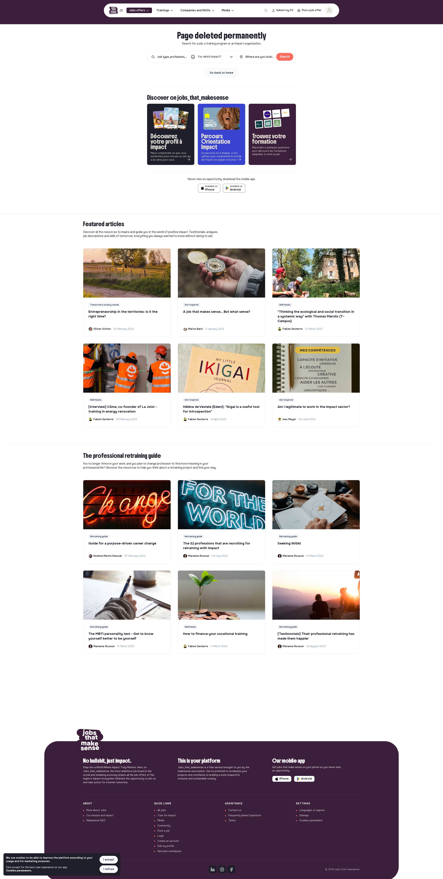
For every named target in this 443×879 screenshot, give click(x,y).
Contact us (234, 810)
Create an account (168, 841)
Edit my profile (165, 846)
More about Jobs (96, 810)
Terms (232, 820)
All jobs (161, 810)
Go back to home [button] (221, 73)
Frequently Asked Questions (244, 815)
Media (226, 10)
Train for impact (166, 815)
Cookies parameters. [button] (19, 870)
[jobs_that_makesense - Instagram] (222, 869)
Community (163, 825)
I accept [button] (108, 859)
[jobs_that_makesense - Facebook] (231, 869)
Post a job (163, 830)
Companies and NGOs (195, 10)
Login (160, 835)
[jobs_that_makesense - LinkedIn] (212, 869)
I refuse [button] (108, 869)
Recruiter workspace (169, 851)
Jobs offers (137, 10)
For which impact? (209, 56)
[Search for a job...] (266, 10)
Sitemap (304, 815)
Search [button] (285, 56)
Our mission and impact (100, 815)
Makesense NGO (96, 820)
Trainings (162, 10)
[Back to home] (90, 741)
